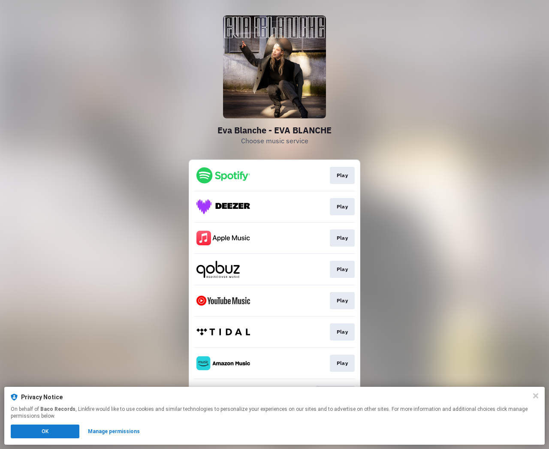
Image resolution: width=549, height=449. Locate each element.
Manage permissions (114, 431)
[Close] (536, 396)
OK (45, 431)
